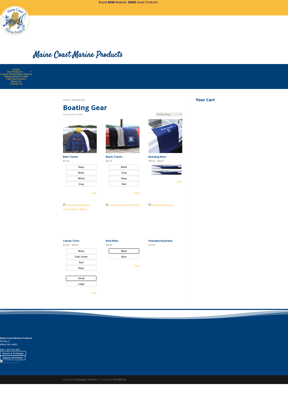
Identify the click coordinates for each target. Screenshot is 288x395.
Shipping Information (12, 357)
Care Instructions (16, 79)
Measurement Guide (16, 76)
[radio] (81, 167)
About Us (16, 81)
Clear (94, 193)
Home (16, 69)
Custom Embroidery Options (16, 74)
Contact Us (16, 83)
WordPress (120, 379)
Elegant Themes (87, 379)
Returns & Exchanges (13, 353)
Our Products (14, 71)
